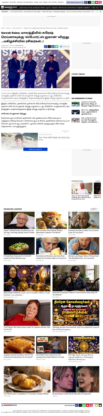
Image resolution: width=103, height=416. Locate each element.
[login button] (94, 7)
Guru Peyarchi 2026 (16, 11)
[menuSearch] (101, 7)
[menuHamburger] (97, 8)
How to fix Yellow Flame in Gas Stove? (78, 11)
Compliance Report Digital (76, 410)
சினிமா (42, 7)
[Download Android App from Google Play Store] (96, 405)
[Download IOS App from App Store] (100, 405)
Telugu (36, 2)
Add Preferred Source (74, 2)
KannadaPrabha (28, 2)
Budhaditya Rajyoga (59, 11)
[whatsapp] (93, 2)
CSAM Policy (43, 410)
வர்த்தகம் (55, 7)
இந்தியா (87, 7)
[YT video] (96, 2)
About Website (17, 410)
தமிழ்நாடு (36, 7)
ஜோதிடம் (81, 7)
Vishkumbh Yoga (47, 11)
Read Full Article (35, 149)
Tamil (40, 2)
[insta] (100, 2)
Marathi (54, 2)
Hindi (49, 2)
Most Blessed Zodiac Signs (32, 11)
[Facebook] (85, 2)
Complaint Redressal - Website (57, 410)
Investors (87, 410)
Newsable (13, 2)
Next (100, 12)
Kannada (19, 2)
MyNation (61, 2)
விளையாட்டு (62, 7)
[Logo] (9, 7)
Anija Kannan (19, 45)
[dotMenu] (92, 7)
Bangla (45, 2)
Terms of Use (27, 410)
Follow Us (66, 46)
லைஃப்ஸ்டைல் (72, 7)
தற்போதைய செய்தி (26, 7)
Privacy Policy (35, 410)
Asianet (9, 405)
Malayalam (5, 2)
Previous (97, 12)
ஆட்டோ (48, 7)
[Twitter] (89, 2)
